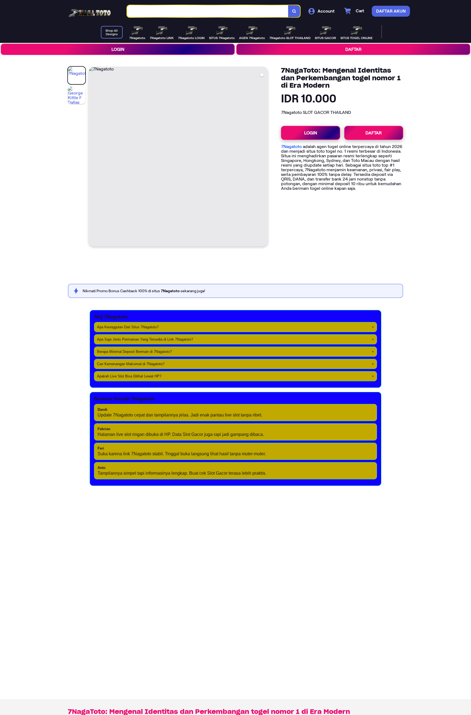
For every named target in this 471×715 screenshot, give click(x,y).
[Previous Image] (93, 157)
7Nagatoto (291, 146)
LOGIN (117, 49)
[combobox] (207, 11)
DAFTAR (353, 49)
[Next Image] (263, 157)
